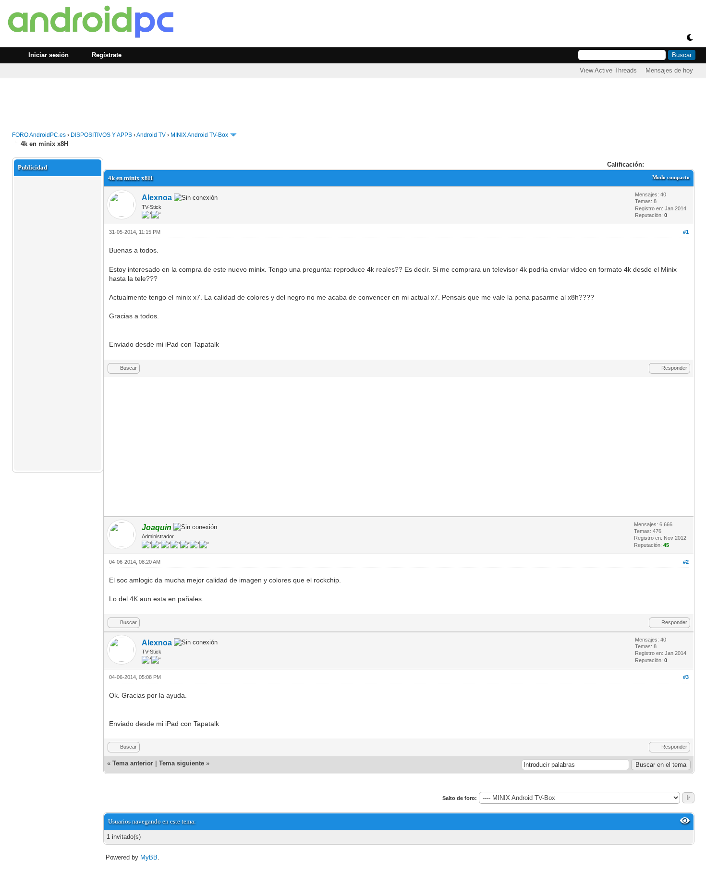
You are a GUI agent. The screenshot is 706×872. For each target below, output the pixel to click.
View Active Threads (608, 70)
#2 (686, 562)
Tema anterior (132, 763)
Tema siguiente (181, 763)
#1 (686, 232)
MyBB (149, 857)
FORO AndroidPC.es (39, 135)
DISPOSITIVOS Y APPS (101, 135)
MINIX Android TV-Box (199, 135)
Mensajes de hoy (669, 70)
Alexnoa (157, 198)
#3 (686, 677)
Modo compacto (671, 177)
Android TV (151, 135)
